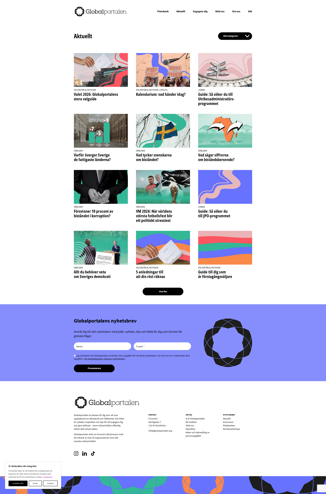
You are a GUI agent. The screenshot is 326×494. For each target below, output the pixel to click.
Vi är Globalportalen (195, 418)
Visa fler (163, 291)
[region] (33, 475)
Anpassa (50, 483)
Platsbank (163, 11)
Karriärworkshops (231, 429)
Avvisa (35, 483)
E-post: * (140, 346)
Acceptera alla (18, 483)
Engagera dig (200, 11)
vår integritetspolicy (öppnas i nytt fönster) (104, 358)
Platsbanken (229, 425)
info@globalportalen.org (160, 430)
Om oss (236, 11)
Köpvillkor (190, 429)
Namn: (79, 346)
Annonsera (228, 422)
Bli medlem (191, 422)
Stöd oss (220, 11)
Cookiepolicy (47, 477)
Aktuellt (180, 11)
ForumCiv (101, 434)
